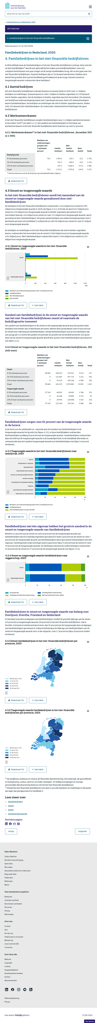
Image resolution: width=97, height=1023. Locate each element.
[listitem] (6, 823)
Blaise (7, 885)
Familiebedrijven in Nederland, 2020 (21, 22)
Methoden (9, 881)
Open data (9, 864)
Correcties (8, 947)
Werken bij (9, 940)
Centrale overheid (12, 900)
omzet (11, 806)
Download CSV (17, 181)
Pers (6, 930)
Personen (8, 907)
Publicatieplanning (12, 998)
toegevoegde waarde (17, 814)
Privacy (7, 911)
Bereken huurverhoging (14, 860)
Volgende (84, 831)
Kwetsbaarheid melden (14, 973)
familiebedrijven (15, 802)
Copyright (8, 963)
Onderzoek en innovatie (14, 937)
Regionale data (10, 874)
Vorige (12, 831)
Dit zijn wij (9, 933)
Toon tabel (38, 306)
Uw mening (90, 1021)
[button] (48, 38)
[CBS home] (15, 5)
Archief (7, 977)
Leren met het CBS (12, 944)
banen (11, 810)
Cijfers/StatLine (11, 856)
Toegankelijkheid (11, 970)
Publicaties (9, 878)
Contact (7, 926)
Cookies (8, 966)
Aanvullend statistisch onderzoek (17, 871)
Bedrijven (8, 897)
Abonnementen (11, 980)
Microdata (8, 867)
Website (8, 959)
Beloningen (9, 914)
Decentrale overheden (13, 904)
